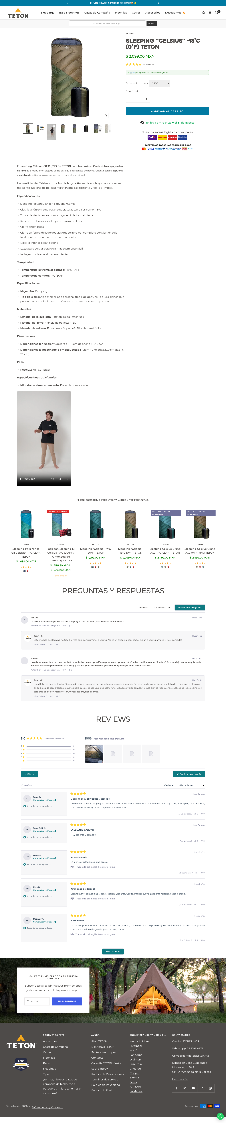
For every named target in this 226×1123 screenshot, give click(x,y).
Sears (133, 1082)
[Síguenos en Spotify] (210, 1088)
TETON (130, 33)
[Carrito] (216, 12)
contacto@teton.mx (195, 1055)
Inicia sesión (180, 1079)
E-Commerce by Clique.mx (47, 1107)
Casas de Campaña (97, 12)
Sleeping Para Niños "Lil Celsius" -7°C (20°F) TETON (26, 552)
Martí (133, 1050)
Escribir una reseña (192, 775)
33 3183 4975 (191, 1041)
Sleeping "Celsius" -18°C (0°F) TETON (130, 550)
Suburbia (136, 1064)
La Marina (136, 1091)
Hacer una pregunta (191, 608)
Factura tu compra (103, 1052)
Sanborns (136, 1054)
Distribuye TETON (103, 1046)
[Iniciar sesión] (210, 12)
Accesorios (152, 12)
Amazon (135, 1086)
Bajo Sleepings (69, 12)
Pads (46, 1063)
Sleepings (47, 12)
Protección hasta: (137, 83)
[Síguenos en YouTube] (193, 1088)
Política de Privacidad (105, 1084)
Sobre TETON (100, 1068)
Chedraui (136, 1068)
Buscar (151, 23)
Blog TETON (99, 1041)
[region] (123, 754)
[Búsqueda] (203, 12)
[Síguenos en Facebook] (176, 1088)
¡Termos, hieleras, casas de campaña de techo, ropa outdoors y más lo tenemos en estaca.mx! (62, 1086)
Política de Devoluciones (107, 1074)
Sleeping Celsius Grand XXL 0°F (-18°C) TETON (200, 550)
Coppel (134, 1073)
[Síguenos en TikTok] (202, 1088)
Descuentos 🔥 (175, 12)
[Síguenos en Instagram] (185, 1088)
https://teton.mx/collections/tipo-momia (76, 691)
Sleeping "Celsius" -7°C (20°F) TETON (95, 550)
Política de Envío (102, 1090)
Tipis (46, 1074)
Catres (136, 12)
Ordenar (144, 607)
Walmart (135, 1059)
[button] (140, 64)
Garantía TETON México (106, 1063)
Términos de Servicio (104, 1079)
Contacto (97, 1057)
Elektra (134, 1077)
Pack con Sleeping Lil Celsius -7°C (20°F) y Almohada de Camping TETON (60, 554)
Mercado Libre (139, 1041)
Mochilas (121, 12)
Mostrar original (106, 867)
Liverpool (136, 1045)
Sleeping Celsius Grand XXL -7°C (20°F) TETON (165, 550)
